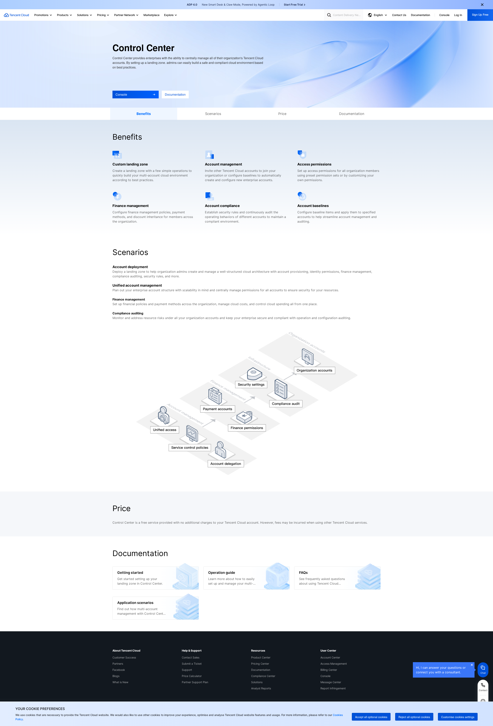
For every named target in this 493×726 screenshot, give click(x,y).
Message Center (330, 682)
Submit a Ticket (192, 663)
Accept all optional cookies (371, 717)
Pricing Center (260, 663)
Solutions (256, 682)
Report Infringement (333, 688)
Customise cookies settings (457, 717)
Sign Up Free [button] (480, 14)
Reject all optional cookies (414, 717)
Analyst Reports (261, 688)
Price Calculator (192, 676)
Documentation (260, 669)
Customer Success (124, 657)
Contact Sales (190, 657)
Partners (117, 663)
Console (325, 676)
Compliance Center (263, 676)
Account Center (330, 657)
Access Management (333, 663)
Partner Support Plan (195, 682)
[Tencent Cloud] (16, 15)
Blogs (115, 676)
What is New (120, 682)
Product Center (260, 657)
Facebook (118, 669)
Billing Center (328, 669)
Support (187, 669)
